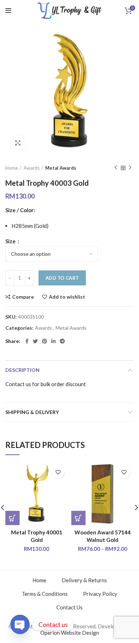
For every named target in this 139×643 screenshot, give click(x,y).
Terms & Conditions (45, 593)
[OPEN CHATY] (20, 624)
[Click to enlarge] (18, 143)
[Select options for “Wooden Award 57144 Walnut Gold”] (78, 518)
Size (11, 241)
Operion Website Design (69, 632)
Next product (130, 167)
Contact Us (69, 607)
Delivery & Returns (84, 580)
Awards (32, 168)
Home (11, 168)
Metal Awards (60, 168)
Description (22, 370)
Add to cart (62, 278)
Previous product (115, 167)
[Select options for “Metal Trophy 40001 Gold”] (12, 518)
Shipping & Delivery (32, 412)
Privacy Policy (100, 593)
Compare (23, 296)
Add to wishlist (67, 296)
